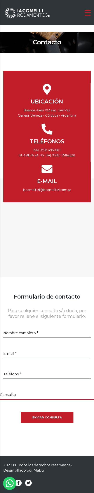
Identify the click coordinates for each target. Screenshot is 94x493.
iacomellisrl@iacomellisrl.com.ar (47, 190)
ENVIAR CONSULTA (47, 417)
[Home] (27, 12)
